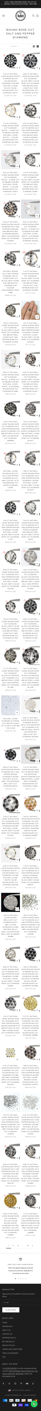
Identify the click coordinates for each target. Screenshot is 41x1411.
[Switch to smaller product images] (38, 46)
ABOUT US (6, 1330)
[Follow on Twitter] (9, 1383)
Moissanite (19, 1374)
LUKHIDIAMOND (10, 1368)
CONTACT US (7, 1334)
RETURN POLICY (8, 1342)
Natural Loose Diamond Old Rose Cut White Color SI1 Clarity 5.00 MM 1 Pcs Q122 (10, 723)
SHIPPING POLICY (9, 1338)
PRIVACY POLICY (8, 1345)
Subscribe (11, 1310)
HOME (4, 1323)
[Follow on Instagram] (15, 1383)
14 (28, 1245)
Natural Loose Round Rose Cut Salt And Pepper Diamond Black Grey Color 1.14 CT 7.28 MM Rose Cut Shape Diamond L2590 (10, 479)
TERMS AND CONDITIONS (12, 1349)
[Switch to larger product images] (34, 46)
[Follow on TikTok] (33, 1383)
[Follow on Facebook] (3, 1383)
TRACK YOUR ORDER (10, 1353)
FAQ (3, 1357)
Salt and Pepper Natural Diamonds (21, 1371)
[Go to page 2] (32, 1245)
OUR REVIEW (7, 1326)
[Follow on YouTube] (27, 1383)
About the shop (10, 1364)
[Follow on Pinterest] (21, 1383)
